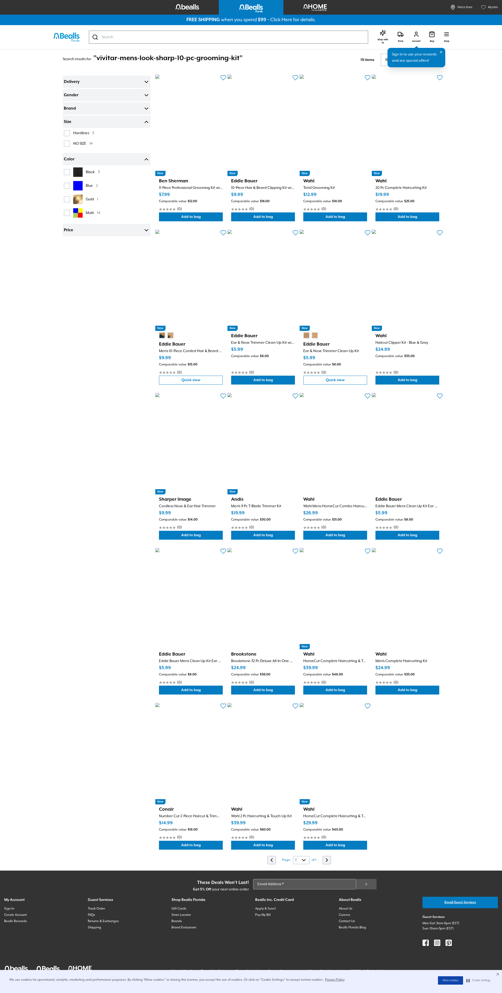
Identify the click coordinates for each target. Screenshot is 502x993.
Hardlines (83, 133)
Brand (70, 108)
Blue (92, 185)
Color (69, 159)
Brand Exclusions (184, 927)
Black (93, 172)
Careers (344, 915)
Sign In (9, 909)
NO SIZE (83, 143)
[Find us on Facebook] (426, 943)
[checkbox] (67, 133)
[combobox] (228, 37)
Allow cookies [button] (450, 980)
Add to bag (202, 218)
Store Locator (181, 915)
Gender (71, 95)
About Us (345, 909)
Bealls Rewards (15, 921)
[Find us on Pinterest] (449, 943)
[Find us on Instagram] (437, 943)
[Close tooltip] (441, 52)
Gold (92, 199)
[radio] (162, 335)
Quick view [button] (202, 381)
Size (67, 122)
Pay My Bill (263, 915)
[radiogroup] (166, 335)
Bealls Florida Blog (352, 927)
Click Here (281, 19)
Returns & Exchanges (103, 921)
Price (68, 230)
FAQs (91, 915)
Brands (177, 921)
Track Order (96, 909)
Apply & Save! (265, 909)
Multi (93, 213)
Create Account (15, 915)
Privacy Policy (335, 980)
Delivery (71, 82)
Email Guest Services (460, 902)
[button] (478, 980)
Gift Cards (179, 909)
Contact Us (347, 921)
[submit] (366, 884)
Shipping (94, 927)
